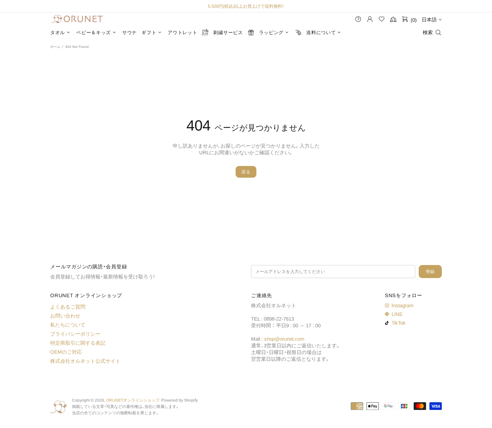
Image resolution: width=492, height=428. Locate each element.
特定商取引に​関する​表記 (77, 343)
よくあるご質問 (67, 307)
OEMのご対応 (66, 352)
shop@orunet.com (284, 339)
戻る (245, 171)
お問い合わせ (65, 316)
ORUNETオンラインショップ (77, 19)
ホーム (55, 47)
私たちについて (67, 325)
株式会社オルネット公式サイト (85, 361)
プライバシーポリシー (75, 334)
